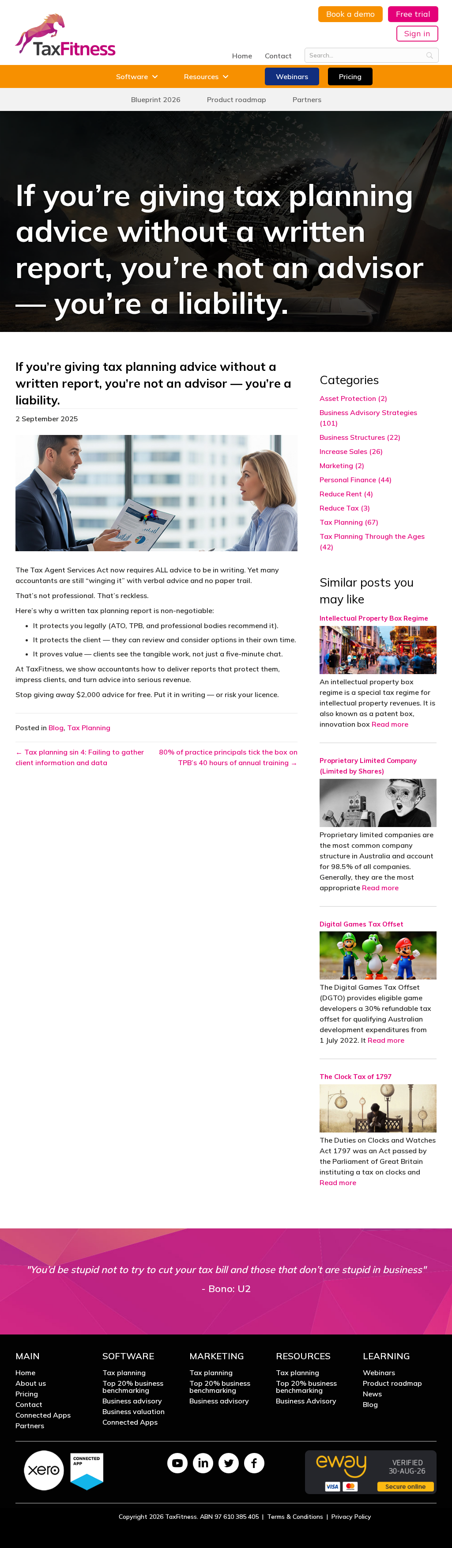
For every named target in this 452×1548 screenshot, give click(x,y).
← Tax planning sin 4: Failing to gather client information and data (79, 757)
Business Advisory (306, 1401)
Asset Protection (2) (353, 398)
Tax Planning (88, 727)
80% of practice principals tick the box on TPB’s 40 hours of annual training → (228, 757)
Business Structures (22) (360, 437)
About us (30, 1384)
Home (242, 55)
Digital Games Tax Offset (361, 924)
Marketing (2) (342, 465)
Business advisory (132, 1401)
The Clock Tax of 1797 (356, 1076)
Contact (278, 55)
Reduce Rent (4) (346, 493)
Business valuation (133, 1412)
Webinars (379, 1373)
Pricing (26, 1394)
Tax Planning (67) (349, 522)
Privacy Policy (351, 1517)
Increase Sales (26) (351, 451)
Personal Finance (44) (356, 479)
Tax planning (124, 1373)
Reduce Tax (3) (345, 507)
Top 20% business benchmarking (132, 1387)
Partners (29, 1426)
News (372, 1394)
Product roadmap (392, 1384)
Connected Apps (43, 1415)
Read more (390, 724)
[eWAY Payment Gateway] (371, 1471)
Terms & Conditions (295, 1517)
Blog (56, 727)
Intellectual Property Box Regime (374, 618)
